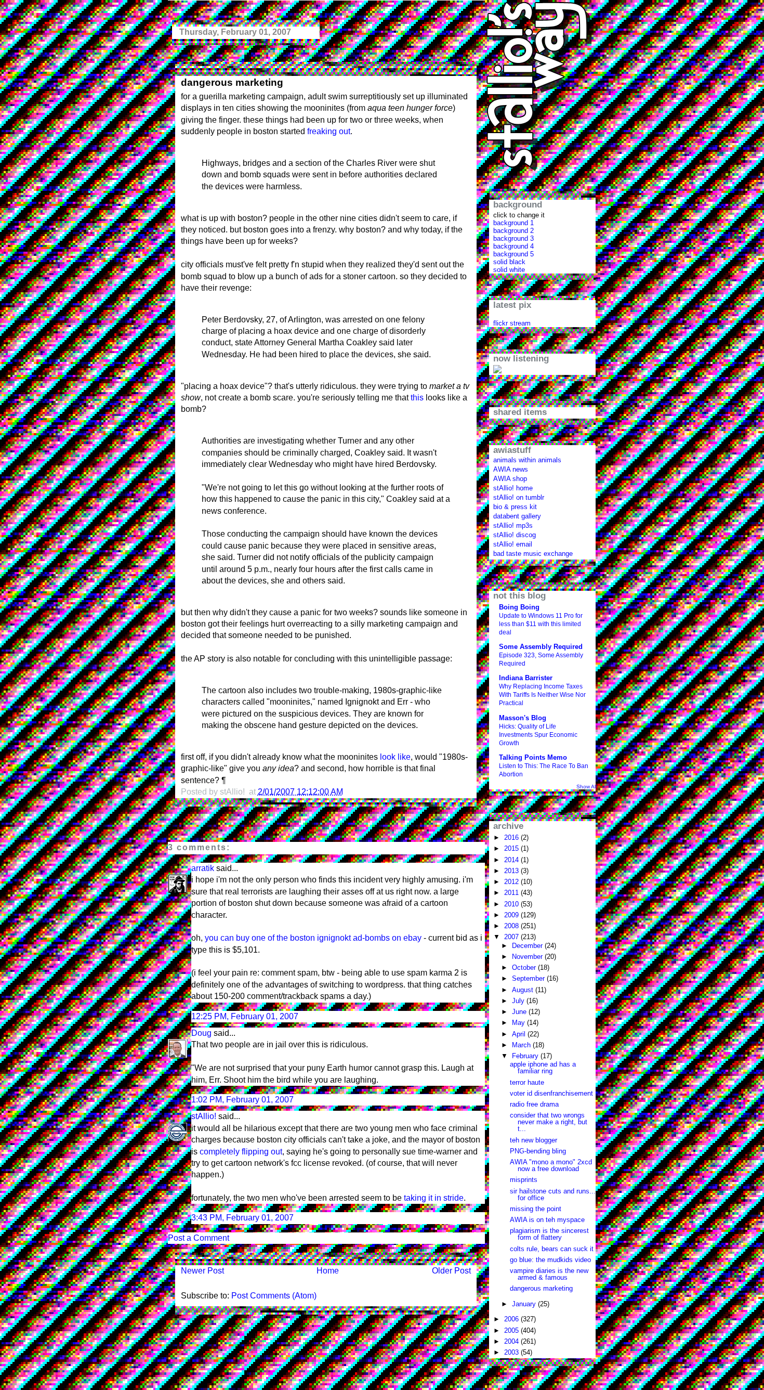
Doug (201, 1033)
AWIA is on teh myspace (547, 1220)
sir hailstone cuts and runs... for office (553, 1194)
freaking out (328, 131)
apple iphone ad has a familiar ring (543, 1067)
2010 (512, 904)
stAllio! (203, 1116)
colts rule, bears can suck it (552, 1249)
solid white (509, 270)
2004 (512, 1341)
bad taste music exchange (533, 553)
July (519, 1001)
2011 (512, 893)
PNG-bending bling (538, 1151)
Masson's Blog (522, 718)
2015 (512, 848)
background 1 (513, 223)
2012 (512, 882)
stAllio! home (513, 488)
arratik (202, 868)
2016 (512, 837)
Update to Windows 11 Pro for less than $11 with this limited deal (541, 624)
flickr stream (512, 323)
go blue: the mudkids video (550, 1260)
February (526, 1056)
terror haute (527, 1082)
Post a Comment (198, 1237)
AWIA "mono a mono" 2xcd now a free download (551, 1165)
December (528, 946)
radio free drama (534, 1104)
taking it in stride (434, 1197)
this (417, 397)
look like (395, 756)
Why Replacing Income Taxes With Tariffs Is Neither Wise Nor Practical (542, 695)
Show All (586, 786)
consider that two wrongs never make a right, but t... (548, 1122)
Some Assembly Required (541, 647)
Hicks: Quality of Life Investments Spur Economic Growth (538, 735)
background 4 (513, 246)
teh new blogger (533, 1140)
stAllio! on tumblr (518, 497)
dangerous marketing (232, 82)
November (528, 956)
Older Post (451, 1270)
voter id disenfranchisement (551, 1093)
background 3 (513, 238)
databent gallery (517, 516)
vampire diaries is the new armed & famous (549, 1274)
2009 (512, 915)
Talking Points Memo (533, 757)
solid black (509, 262)
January (525, 1304)
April (520, 1034)
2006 (512, 1319)
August (523, 990)
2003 (512, 1352)
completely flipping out (241, 1151)
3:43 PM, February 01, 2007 (242, 1217)
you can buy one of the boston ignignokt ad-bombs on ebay (313, 937)
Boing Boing (519, 607)
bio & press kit (515, 507)
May (519, 1023)
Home (328, 1270)
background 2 (513, 231)
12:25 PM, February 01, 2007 (244, 1016)
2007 (512, 937)
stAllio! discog (514, 535)
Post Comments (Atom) (274, 1295)
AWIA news (510, 469)
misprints (523, 1180)
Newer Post (202, 1270)
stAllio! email (512, 544)
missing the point (535, 1209)
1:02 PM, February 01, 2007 (242, 1099)
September (529, 978)
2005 (512, 1330)
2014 (512, 860)
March (522, 1045)
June (520, 1012)
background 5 (513, 254)
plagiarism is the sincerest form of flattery (549, 1234)
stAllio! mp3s (513, 525)
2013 (512, 871)
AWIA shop (510, 479)
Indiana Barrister (525, 678)
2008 (512, 926)
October (525, 967)
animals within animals (527, 460)
